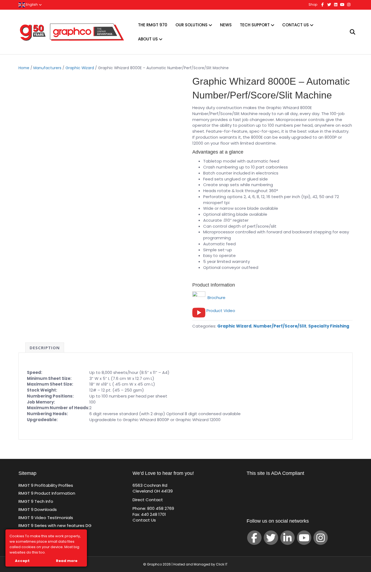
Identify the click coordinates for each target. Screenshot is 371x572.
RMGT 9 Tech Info (35, 501)
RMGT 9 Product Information (46, 493)
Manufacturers (47, 68)
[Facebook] (254, 537)
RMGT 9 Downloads (37, 509)
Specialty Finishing (328, 326)
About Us (148, 39)
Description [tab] (45, 347)
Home (23, 68)
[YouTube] (304, 537)
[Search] (349, 32)
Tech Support (255, 25)
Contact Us (295, 25)
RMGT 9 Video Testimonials (45, 517)
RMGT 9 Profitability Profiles (45, 485)
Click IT (222, 564)
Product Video (220, 310)
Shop (313, 4)
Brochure (215, 297)
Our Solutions (191, 25)
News (226, 25)
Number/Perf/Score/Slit (279, 326)
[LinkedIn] (287, 537)
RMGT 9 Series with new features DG (55, 525)
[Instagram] (320, 537)
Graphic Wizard (79, 68)
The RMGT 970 (152, 25)
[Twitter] (271, 537)
